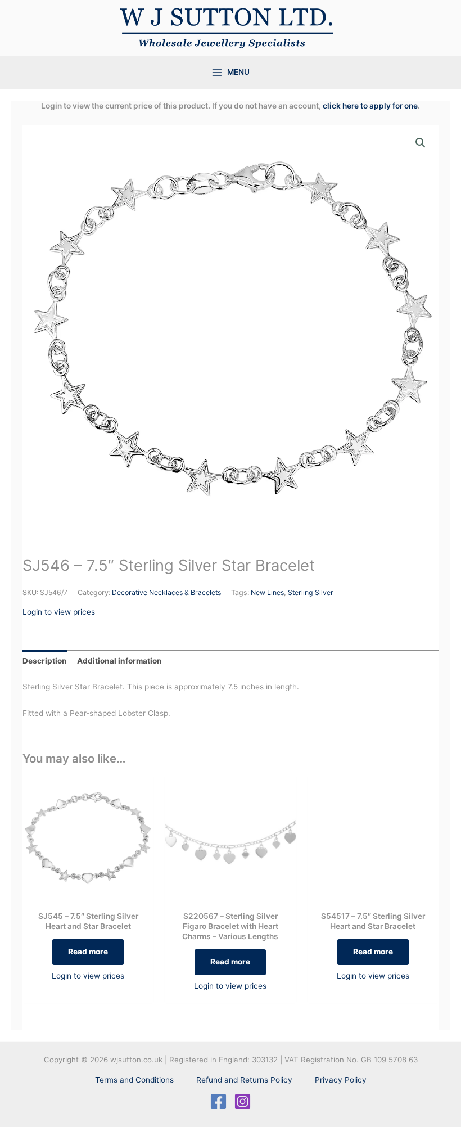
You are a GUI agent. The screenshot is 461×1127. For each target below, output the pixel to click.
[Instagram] (242, 1101)
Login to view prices (58, 611)
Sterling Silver (310, 592)
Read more (88, 951)
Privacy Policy (341, 1079)
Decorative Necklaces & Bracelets (166, 592)
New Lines (267, 592)
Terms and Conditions (134, 1079)
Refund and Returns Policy (244, 1079)
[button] (420, 143)
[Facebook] (218, 1101)
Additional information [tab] (119, 660)
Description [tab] (44, 660)
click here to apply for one (370, 105)
